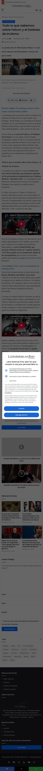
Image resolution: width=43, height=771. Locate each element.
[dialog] (21, 385)
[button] (21, 380)
